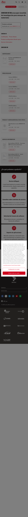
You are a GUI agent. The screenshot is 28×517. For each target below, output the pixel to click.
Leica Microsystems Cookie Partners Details (11, 265)
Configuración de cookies (14, 269)
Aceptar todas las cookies (14, 273)
